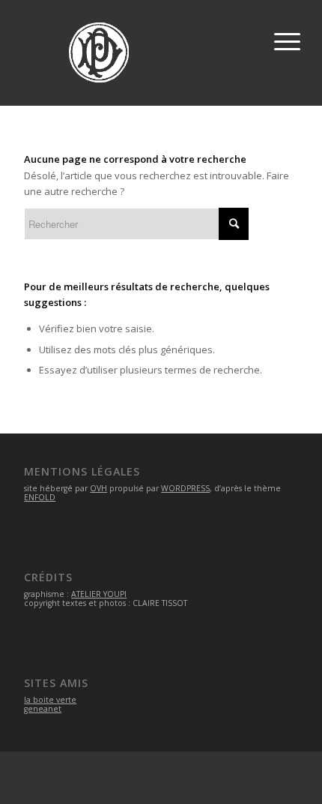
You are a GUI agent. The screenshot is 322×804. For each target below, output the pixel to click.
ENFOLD (39, 497)
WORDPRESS (185, 488)
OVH (98, 488)
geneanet (42, 709)
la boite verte (50, 699)
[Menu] (284, 38)
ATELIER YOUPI (99, 594)
